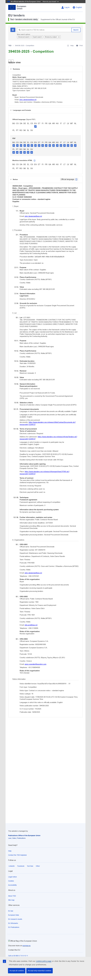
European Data (13, 915)
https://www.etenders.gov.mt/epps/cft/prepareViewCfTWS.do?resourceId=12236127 (44, 473)
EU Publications (13, 927)
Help (9, 851)
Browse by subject (51, 37)
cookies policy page (43, 961)
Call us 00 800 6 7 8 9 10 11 (18, 956)
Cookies (11, 881)
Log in (67, 7)
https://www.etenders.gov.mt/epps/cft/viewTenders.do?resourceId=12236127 (48, 438)
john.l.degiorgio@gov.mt (27, 100)
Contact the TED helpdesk (17, 855)
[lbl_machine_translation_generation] (35, 161)
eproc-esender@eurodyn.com (35, 664)
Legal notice (12, 877)
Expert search (37, 37)
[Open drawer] (10, 61)
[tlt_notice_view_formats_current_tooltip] (76, 179)
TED (9, 45)
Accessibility (12, 885)
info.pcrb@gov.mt (31, 625)
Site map (11, 900)
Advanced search (23, 37)
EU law (10, 911)
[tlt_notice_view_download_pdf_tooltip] (14, 145)
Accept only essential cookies (39, 971)
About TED (12, 896)
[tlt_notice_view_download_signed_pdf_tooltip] (35, 126)
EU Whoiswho (13, 923)
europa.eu (27, 946)
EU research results (15, 919)
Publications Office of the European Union (24, 835)
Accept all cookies (17, 971)
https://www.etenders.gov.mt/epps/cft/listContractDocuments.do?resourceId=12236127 (48, 423)
